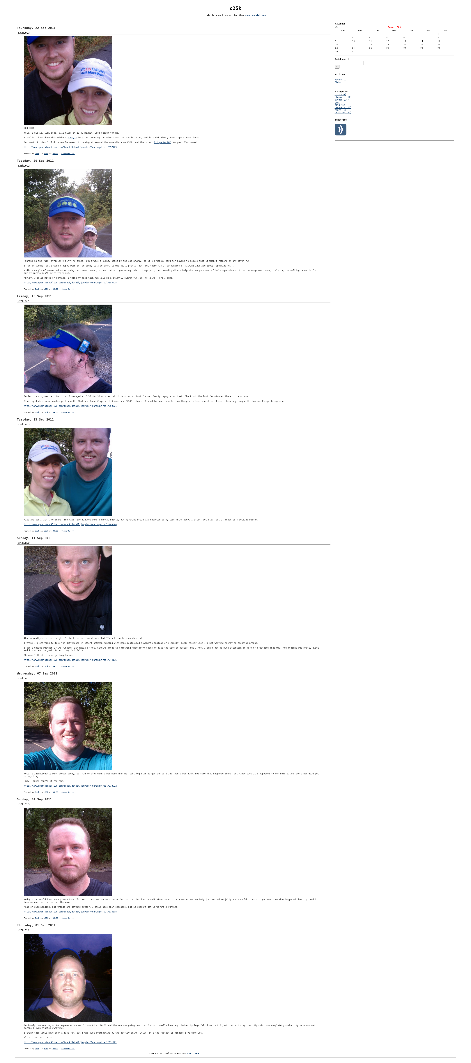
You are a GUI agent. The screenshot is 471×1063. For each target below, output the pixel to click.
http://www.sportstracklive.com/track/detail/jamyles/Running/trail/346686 (70, 524)
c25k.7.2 (24, 930)
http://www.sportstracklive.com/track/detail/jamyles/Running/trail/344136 (70, 660)
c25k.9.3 (24, 32)
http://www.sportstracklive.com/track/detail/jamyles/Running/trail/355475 (70, 282)
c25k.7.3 (24, 804)
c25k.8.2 (24, 543)
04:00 (55, 154)
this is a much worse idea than (225, 15)
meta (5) (340, 105)
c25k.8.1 (24, 678)
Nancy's (72, 137)
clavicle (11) (343, 97)
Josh (37, 154)
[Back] (336, 28)
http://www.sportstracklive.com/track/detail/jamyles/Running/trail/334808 (70, 911)
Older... (340, 82)
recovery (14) (343, 107)
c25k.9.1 (24, 301)
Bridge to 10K (162, 142)
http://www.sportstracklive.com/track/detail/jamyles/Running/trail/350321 (70, 406)
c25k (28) (340, 94)
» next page (193, 1053)
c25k (235, 8)
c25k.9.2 (24, 165)
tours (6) (340, 110)
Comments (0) (68, 154)
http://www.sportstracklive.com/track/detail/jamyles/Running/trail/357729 (70, 147)
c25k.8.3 (24, 424)
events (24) (342, 99)
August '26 (394, 27)
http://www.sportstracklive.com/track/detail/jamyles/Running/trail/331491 (70, 1042)
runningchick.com (255, 15)
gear (337, 102)
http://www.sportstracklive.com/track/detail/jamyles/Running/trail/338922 (70, 786)
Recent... (340, 79)
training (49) (343, 112)
